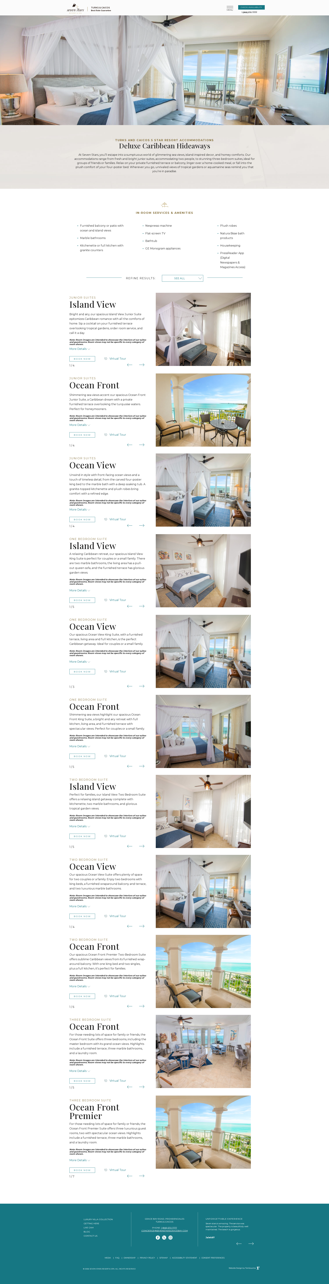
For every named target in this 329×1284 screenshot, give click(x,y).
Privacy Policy (147, 1258)
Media (108, 1258)
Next (141, 365)
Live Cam (89, 1227)
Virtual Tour (117, 358)
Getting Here (91, 1223)
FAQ (117, 1258)
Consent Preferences (213, 1258)
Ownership (129, 1258)
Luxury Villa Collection (98, 1219)
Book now (82, 359)
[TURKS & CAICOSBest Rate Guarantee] (75, 12)
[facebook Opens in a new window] (158, 1238)
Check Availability (251, 7)
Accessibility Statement (184, 1258)
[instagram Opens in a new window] (170, 1238)
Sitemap (163, 1258)
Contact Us (90, 1235)
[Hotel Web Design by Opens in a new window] (243, 1269)
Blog (87, 1231)
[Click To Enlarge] (203, 329)
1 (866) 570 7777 (249, 12)
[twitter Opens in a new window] (164, 1238)
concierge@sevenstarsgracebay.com (164, 1230)
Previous (129, 364)
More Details (78, 349)
